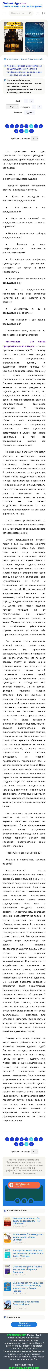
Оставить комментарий (24, 1324)
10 (21, 131)
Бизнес (24, 59)
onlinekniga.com (13, 59)
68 (31, 131)
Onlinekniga (22, 4)
